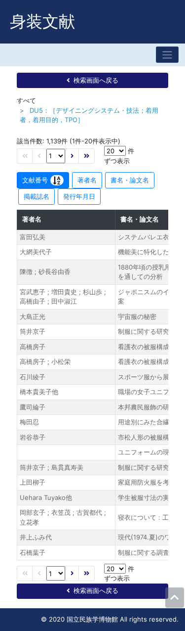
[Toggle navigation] (167, 54)
